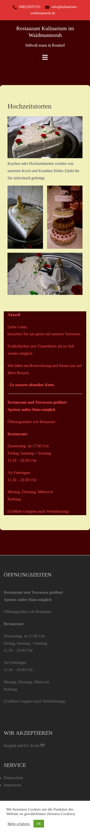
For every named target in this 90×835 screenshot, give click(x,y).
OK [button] (38, 824)
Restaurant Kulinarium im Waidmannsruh (45, 31)
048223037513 (29, 7)
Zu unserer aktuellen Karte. (32, 385)
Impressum (12, 785)
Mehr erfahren (19, 824)
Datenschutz (13, 778)
